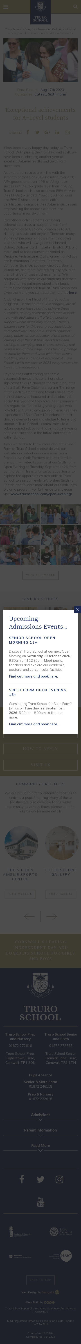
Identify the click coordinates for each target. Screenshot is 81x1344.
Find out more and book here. (33, 676)
